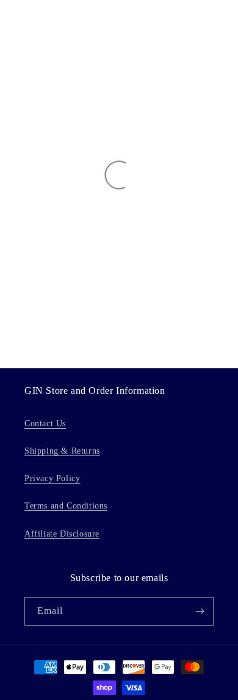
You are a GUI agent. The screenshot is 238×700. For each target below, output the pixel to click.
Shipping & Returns (62, 450)
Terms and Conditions (65, 505)
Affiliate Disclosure (61, 533)
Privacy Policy (52, 478)
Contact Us (45, 423)
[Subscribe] (199, 611)
